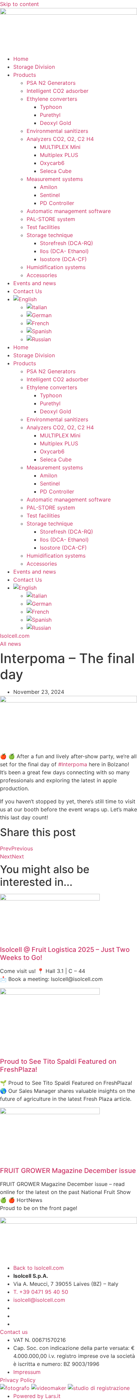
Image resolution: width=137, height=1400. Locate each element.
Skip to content (19, 4)
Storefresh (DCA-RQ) (66, 243)
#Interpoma (72, 764)
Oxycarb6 (52, 163)
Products (24, 74)
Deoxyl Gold (55, 123)
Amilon (48, 187)
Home (20, 58)
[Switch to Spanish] (82, 331)
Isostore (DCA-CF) (63, 259)
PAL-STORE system (51, 219)
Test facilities (43, 227)
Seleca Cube (55, 171)
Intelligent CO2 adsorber (57, 90)
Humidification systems (56, 267)
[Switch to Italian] (82, 307)
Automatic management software (69, 211)
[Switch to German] (82, 315)
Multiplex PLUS (59, 155)
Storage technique (50, 235)
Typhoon (51, 107)
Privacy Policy (18, 1380)
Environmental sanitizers (57, 131)
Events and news (34, 283)
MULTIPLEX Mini (60, 147)
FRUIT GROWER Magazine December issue (68, 1171)
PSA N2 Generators (51, 82)
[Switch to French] (82, 323)
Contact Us (27, 291)
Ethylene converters (52, 98)
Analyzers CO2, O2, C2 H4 (60, 139)
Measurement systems (55, 179)
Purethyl (50, 115)
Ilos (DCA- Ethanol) (64, 251)
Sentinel (50, 195)
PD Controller (57, 203)
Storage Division (34, 66)
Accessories (42, 275)
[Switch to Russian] (82, 339)
